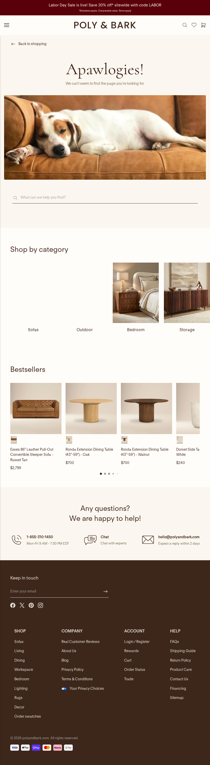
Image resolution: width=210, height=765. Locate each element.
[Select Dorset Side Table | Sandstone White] (180, 439)
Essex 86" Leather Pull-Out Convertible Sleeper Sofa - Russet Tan (31, 454)
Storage (187, 329)
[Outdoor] (84, 293)
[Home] (105, 25)
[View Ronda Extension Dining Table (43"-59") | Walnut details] (146, 408)
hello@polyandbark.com (179, 537)
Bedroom (136, 329)
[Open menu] (6, 25)
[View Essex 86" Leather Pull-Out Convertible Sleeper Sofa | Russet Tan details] (35, 408)
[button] (39, 540)
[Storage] (187, 293)
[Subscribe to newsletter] (105, 591)
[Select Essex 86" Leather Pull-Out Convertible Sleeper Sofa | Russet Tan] (14, 439)
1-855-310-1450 (40, 537)
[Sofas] (33, 293)
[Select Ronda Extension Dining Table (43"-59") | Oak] (69, 439)
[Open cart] (203, 25)
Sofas (33, 329)
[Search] (184, 25)
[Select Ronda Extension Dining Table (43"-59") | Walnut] (124, 439)
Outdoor (85, 329)
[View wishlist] (194, 25)
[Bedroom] (136, 293)
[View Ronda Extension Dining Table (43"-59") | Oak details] (91, 408)
